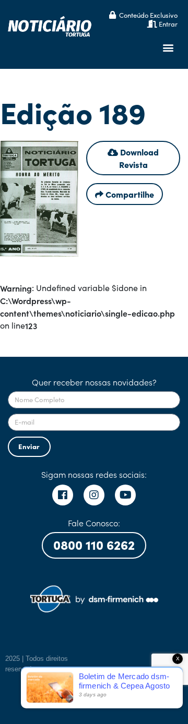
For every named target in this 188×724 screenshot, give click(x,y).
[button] (168, 47)
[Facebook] (62, 495)
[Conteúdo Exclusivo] (112, 15)
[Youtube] (125, 495)
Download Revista (138, 158)
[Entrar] (152, 24)
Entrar (168, 23)
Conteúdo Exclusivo (148, 14)
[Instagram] (94, 495)
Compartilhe (128, 194)
